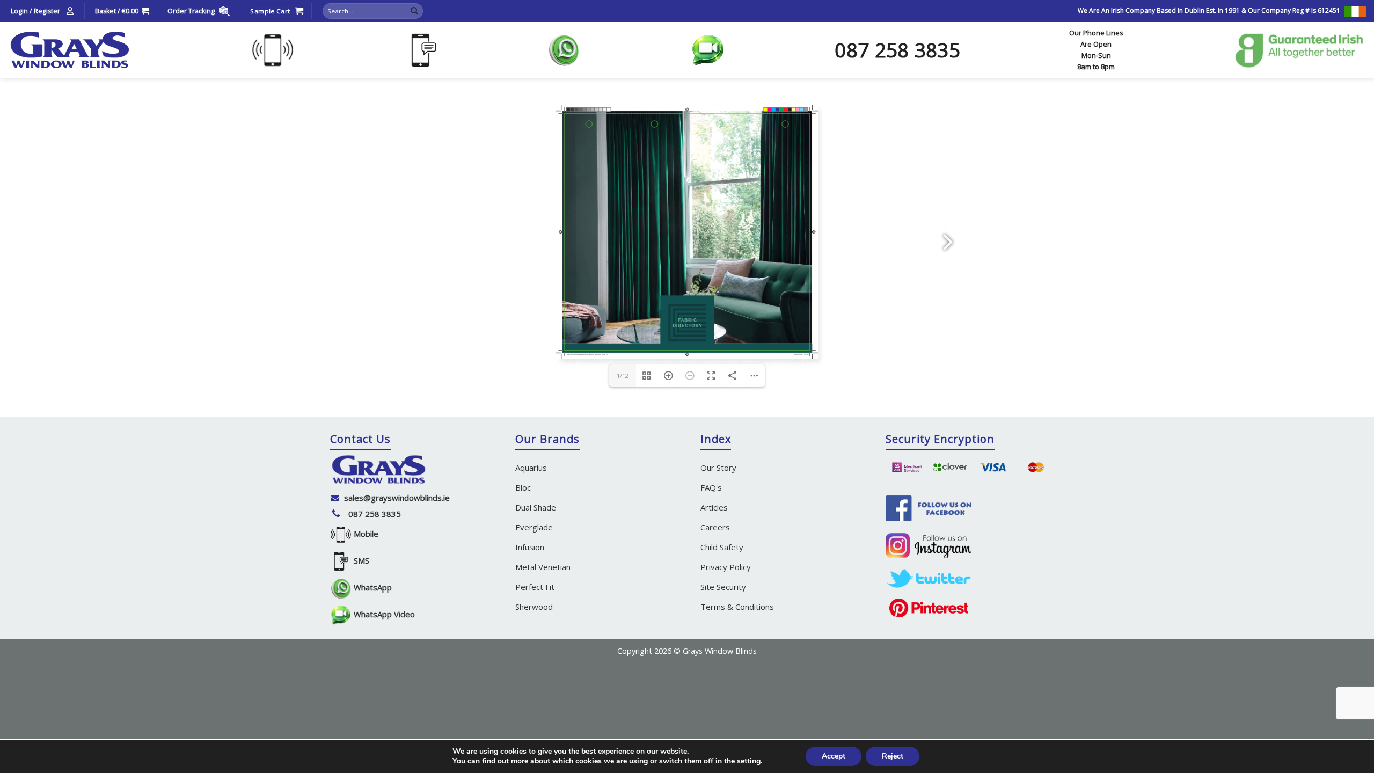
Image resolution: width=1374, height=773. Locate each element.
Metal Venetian (543, 566)
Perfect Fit (534, 586)
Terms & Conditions (737, 606)
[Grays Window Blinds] (69, 50)
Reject (892, 756)
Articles (714, 507)
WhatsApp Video (383, 614)
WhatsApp (372, 587)
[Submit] (414, 11)
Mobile (365, 533)
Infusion (529, 547)
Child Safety (721, 547)
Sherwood (534, 606)
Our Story (718, 467)
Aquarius (531, 467)
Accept (833, 756)
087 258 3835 (374, 513)
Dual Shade (535, 507)
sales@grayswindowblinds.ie (397, 497)
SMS (360, 560)
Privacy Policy (725, 566)
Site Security (723, 586)
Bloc (523, 487)
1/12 (622, 375)
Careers (715, 527)
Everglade (534, 527)
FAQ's (711, 487)
